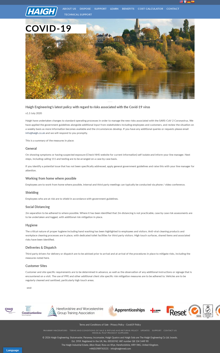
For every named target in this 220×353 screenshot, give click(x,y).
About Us (69, 9)
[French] (185, 1)
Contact (173, 9)
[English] (181, 1)
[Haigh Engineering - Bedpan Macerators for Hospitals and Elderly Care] (41, 12)
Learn (114, 9)
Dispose (85, 9)
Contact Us (170, 330)
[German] (189, 1)
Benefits (128, 9)
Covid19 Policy (133, 325)
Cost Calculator (150, 9)
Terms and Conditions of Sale (93, 325)
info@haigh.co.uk (35, 133)
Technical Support (78, 14)
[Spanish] (193, 1)
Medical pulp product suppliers (110, 333)
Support (100, 9)
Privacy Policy (117, 325)
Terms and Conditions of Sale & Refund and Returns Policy (104, 330)
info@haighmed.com (121, 349)
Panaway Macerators (55, 330)
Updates (145, 330)
